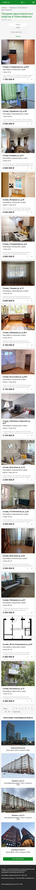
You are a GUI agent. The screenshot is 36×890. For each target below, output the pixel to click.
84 (6, 712)
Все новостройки (18, 859)
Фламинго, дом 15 (18, 781)
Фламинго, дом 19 (18, 815)
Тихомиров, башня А (18, 850)
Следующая (16, 712)
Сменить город (6, 19)
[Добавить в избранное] (31, 79)
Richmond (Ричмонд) (18, 748)
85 (9, 712)
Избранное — (23, 2)
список (18, 24)
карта (18, 27)
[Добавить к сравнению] (28, 79)
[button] (18, 32)
